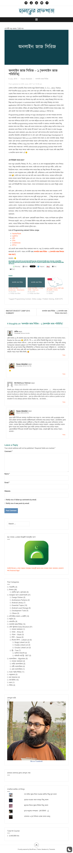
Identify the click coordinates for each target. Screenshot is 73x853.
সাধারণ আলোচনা (17, 629)
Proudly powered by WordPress (27, 849)
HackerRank (16, 234)
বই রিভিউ (12, 680)
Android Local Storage (20, 608)
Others (14, 613)
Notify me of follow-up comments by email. (21, 500)
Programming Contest (23, 299)
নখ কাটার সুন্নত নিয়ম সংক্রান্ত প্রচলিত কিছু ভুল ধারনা (40, 794)
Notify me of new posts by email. (17, 503)
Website (7, 491)
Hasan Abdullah (26, 79)
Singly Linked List (21, 642)
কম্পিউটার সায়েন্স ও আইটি (17, 616)
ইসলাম (11, 590)
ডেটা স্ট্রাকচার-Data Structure (19, 627)
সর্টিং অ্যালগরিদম (17, 666)
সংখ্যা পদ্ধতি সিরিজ (15, 672)
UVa (13, 240)
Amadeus (44, 849)
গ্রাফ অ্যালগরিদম (17, 669)
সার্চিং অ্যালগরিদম (17, 664)
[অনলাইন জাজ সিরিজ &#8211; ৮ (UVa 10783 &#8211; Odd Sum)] (36, 282)
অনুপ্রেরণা (12, 675)
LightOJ (15, 236)
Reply (63, 355)
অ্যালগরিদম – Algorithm (17, 659)
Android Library (17, 603)
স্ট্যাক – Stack (16, 635)
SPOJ (14, 245)
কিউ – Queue (16, 637)
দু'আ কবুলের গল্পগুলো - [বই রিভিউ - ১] (36, 811)
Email (7, 483)
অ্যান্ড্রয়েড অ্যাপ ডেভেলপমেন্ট (18, 595)
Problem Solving (48, 299)
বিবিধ (11, 685)
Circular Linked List (21, 648)
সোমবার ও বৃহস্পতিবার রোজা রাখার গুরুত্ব (37, 816)
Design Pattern (17, 597)
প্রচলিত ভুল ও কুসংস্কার (19, 592)
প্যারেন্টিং (12, 587)
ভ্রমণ (10, 682)
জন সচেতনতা (13, 677)
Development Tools (19, 611)
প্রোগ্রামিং (12, 621)
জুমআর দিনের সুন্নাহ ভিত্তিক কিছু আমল (36, 805)
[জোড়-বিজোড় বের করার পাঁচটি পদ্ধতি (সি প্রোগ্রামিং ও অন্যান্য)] (55, 282)
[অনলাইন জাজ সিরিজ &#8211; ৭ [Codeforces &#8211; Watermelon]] (17, 282)
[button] (69, 849)
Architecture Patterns (19, 600)
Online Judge (36, 299)
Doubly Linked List (21, 645)
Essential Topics (18, 605)
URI (13, 238)
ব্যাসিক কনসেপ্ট (19, 653)
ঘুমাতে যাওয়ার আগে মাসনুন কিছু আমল (36, 800)
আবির (16, 331)
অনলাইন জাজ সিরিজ (41, 79)
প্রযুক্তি (11, 619)
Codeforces (16, 243)
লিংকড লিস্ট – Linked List (20, 640)
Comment (8, 451)
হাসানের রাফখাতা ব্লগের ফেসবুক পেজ (18, 773)
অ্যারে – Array (16, 632)
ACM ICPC (59, 299)
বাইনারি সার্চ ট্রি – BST (22, 656)
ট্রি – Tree (15, 650)
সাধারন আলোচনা (17, 661)
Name (7, 474)
